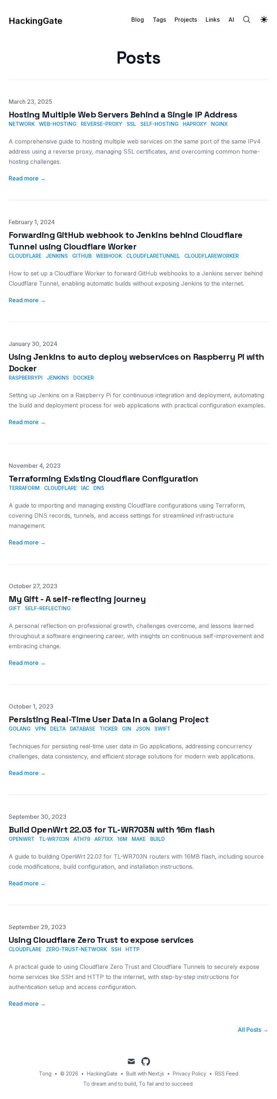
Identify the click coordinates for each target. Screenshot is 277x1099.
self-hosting (159, 124)
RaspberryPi (26, 378)
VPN (40, 729)
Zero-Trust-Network (76, 949)
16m (122, 839)
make (139, 839)
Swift (162, 729)
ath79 (82, 839)
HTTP (133, 949)
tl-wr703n (54, 839)
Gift (15, 608)
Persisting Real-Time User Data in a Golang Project (108, 719)
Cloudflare (25, 256)
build (157, 839)
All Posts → (253, 1029)
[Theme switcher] (264, 19)
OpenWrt (22, 839)
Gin (126, 729)
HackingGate (102, 1073)
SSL (131, 124)
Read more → (27, 178)
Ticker (109, 729)
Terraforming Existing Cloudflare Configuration (103, 478)
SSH (116, 949)
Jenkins (57, 256)
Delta (58, 729)
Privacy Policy (189, 1073)
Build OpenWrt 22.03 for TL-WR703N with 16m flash (112, 829)
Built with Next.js (145, 1073)
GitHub (82, 256)
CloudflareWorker (211, 256)
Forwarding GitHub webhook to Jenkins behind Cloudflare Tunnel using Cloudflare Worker (126, 240)
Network (22, 124)
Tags (159, 19)
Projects (186, 19)
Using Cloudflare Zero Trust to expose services (101, 939)
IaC (85, 488)
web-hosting (57, 124)
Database (82, 729)
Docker (83, 378)
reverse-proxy (101, 124)
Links (213, 19)
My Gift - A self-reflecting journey (77, 598)
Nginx (219, 124)
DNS (98, 488)
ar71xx (103, 839)
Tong (45, 1073)
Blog (137, 19)
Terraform (24, 488)
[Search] (246, 19)
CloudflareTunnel (153, 256)
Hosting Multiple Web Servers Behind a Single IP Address (123, 114)
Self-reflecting (48, 608)
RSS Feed (226, 1073)
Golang (20, 729)
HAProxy (195, 124)
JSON (143, 729)
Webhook (109, 256)
